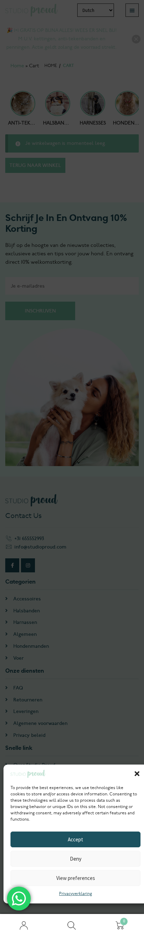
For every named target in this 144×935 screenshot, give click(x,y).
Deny (75, 858)
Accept (75, 839)
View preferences (75, 878)
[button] (137, 773)
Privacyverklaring (75, 893)
